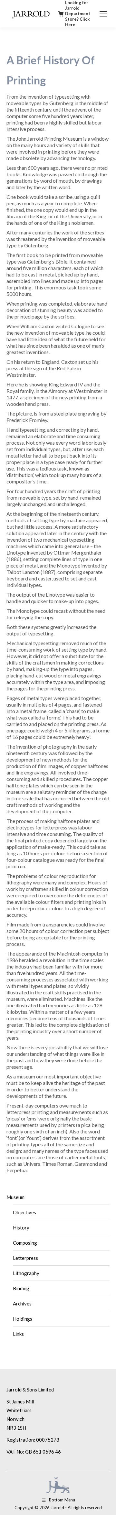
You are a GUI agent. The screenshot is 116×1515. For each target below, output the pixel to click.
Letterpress (25, 1258)
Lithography (26, 1273)
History (21, 1227)
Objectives (24, 1212)
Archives (22, 1303)
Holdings (22, 1319)
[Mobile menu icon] (103, 13)
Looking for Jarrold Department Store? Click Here (77, 13)
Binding (21, 1288)
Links (18, 1334)
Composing (25, 1243)
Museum (15, 1197)
